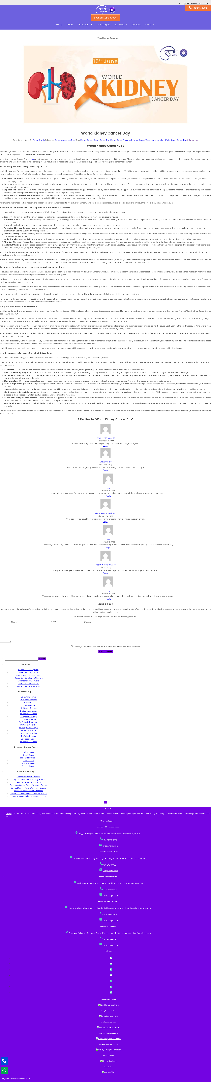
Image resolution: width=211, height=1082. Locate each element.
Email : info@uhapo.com (196, 3)
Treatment (83, 24)
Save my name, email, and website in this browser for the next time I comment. (107, 647)
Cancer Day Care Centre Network (28, 678)
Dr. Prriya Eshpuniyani (28, 722)
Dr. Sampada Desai (28, 711)
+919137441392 (197, 7)
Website (87, 622)
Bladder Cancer (28, 752)
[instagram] (111, 992)
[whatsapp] (111, 987)
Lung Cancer (28, 760)
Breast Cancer (28, 755)
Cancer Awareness (63, 140)
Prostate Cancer (28, 763)
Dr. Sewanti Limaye (28, 714)
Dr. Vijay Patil (28, 702)
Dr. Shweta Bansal (28, 719)
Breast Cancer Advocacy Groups (28, 782)
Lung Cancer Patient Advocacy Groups (28, 779)
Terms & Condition (108, 821)
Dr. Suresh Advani (28, 697)
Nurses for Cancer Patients (28, 686)
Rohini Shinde (39, 140)
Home (58, 24)
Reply (105, 446)
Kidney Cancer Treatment (121, 140)
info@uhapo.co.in (110, 846)
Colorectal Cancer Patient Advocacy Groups (28, 793)
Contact (136, 24)
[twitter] (111, 964)
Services (119, 24)
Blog (73, 140)
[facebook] (111, 958)
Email (54, 622)
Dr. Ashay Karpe (28, 705)
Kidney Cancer (86, 140)
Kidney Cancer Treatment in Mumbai (148, 140)
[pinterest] (111, 981)
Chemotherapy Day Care (28, 681)
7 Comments (192, 140)
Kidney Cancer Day (101, 140)
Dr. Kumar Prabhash (28, 700)
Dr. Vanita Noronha (28, 725)
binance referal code (105, 438)
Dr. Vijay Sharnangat (28, 716)
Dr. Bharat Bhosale (28, 708)
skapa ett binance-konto (105, 513)
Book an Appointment (105, 17)
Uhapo (31, 159)
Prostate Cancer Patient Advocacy (28, 791)
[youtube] (111, 975)
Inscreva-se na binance (105, 565)
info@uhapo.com (110, 871)
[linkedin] (111, 969)
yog (108, 487)
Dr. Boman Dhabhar (28, 733)
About (70, 24)
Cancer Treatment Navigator (28, 675)
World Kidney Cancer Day (176, 140)
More (148, 24)
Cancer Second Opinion (28, 670)
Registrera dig (105, 462)
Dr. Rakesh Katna (28, 736)
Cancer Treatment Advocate (28, 777)
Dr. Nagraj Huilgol (28, 739)
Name (14, 622)
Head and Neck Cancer (28, 758)
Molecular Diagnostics (28, 672)
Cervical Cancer (28, 766)
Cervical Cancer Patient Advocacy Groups (28, 788)
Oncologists (103, 24)
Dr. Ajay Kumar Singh (28, 728)
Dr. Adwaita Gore (28, 730)
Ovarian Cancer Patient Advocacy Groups (28, 796)
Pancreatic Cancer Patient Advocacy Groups (28, 785)
